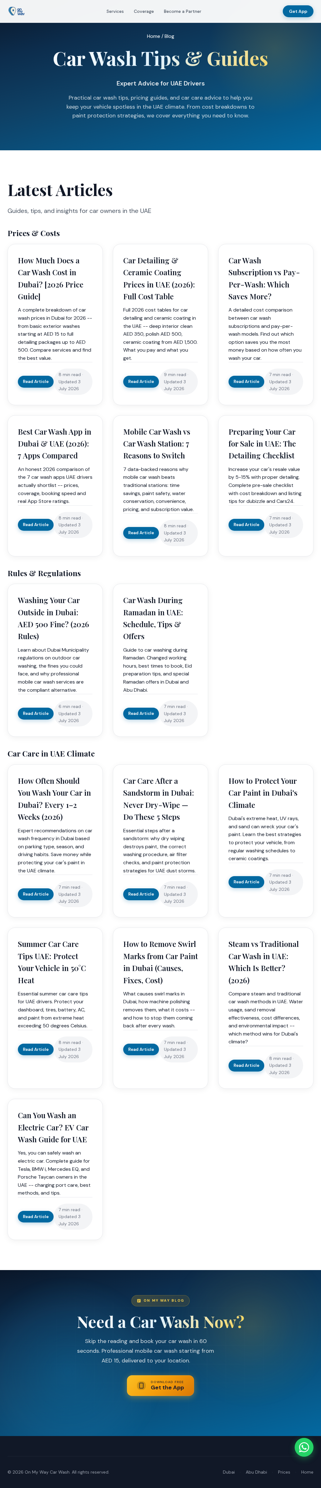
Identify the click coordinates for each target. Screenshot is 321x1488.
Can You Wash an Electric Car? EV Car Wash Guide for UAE (53, 1127)
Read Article (36, 381)
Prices (284, 1472)
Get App (298, 11)
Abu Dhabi (256, 1472)
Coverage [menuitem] (144, 11)
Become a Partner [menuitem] (182, 11)
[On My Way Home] (16, 11)
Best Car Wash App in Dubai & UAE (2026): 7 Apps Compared (54, 443)
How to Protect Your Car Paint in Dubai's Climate (263, 793)
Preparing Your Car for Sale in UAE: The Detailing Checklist (262, 443)
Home (153, 36)
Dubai (229, 1472)
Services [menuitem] (115, 11)
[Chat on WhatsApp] (304, 1447)
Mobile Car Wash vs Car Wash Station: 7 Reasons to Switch (156, 443)
